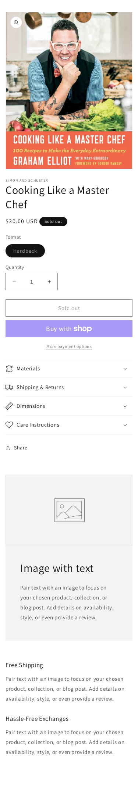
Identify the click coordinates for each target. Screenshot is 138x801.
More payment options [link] (69, 346)
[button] (69, 368)
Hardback (29, 252)
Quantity (15, 267)
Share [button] (21, 447)
